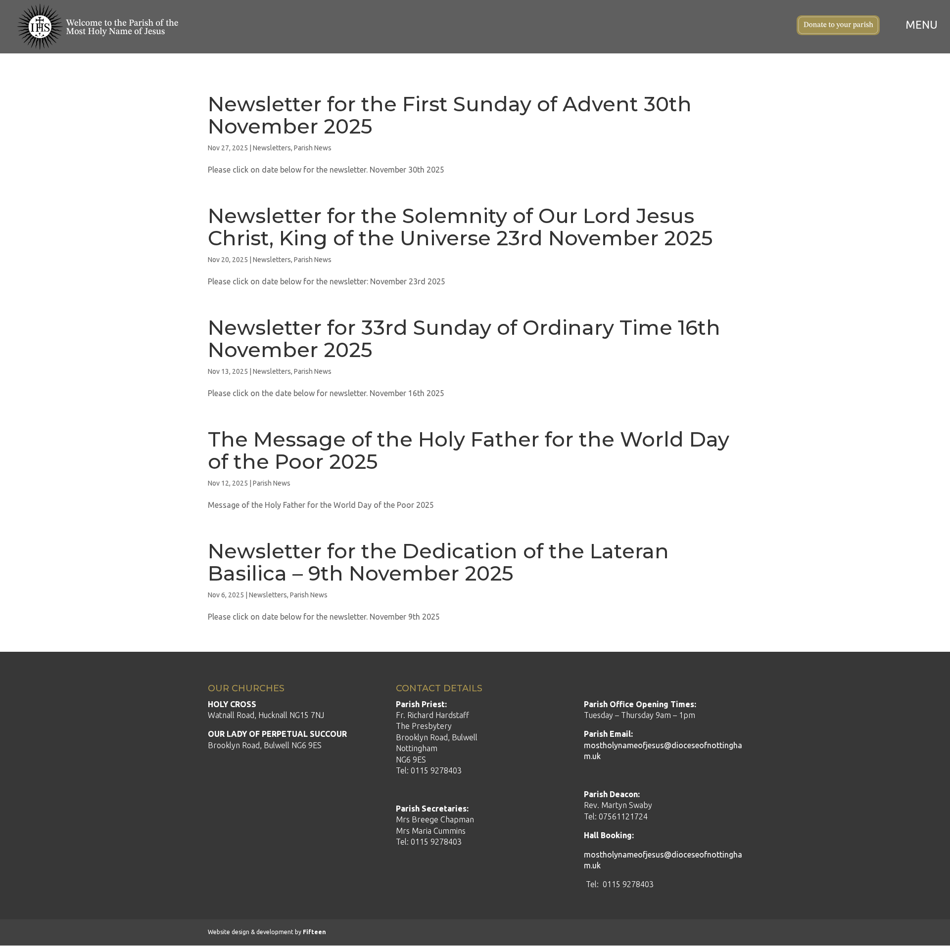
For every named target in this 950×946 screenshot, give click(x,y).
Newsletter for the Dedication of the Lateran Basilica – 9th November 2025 (438, 562)
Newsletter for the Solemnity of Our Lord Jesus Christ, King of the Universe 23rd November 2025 (460, 226)
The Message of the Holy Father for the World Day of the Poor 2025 (468, 450)
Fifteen (314, 932)
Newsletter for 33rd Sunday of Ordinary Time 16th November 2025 (464, 338)
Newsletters (272, 148)
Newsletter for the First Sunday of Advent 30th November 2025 (450, 114)
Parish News (313, 148)
